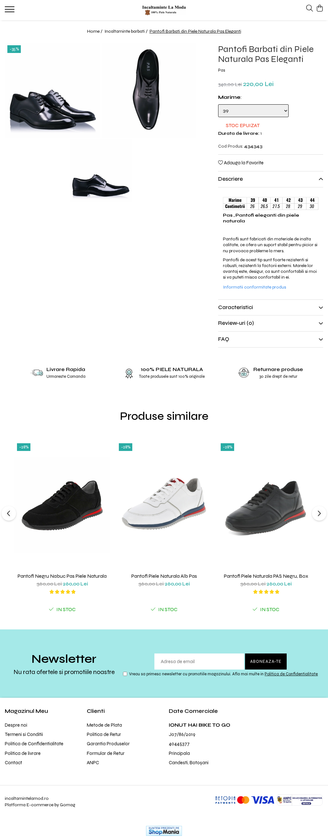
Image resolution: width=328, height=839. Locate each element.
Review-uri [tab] (236, 323)
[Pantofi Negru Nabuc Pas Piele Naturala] (62, 505)
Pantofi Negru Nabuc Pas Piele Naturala (62, 576)
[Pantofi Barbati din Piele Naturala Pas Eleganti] (52, 90)
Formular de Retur (106, 753)
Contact (13, 762)
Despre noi (16, 725)
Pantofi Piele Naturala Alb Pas (164, 576)
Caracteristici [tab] (235, 307)
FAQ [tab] (223, 339)
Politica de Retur (104, 734)
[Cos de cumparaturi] (319, 9)
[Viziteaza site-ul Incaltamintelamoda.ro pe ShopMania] (164, 831)
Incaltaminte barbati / (126, 31)
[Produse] (10, 11)
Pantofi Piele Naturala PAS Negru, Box (266, 576)
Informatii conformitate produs (254, 287)
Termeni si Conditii (24, 734)
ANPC (93, 762)
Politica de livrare (23, 753)
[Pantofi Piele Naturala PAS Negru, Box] (266, 505)
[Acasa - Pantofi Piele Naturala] (164, 10)
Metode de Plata (104, 725)
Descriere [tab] (230, 179)
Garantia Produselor (108, 744)
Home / (95, 31)
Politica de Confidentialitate (291, 674)
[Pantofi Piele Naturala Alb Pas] (164, 505)
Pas (221, 70)
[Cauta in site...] (309, 9)
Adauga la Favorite (243, 163)
